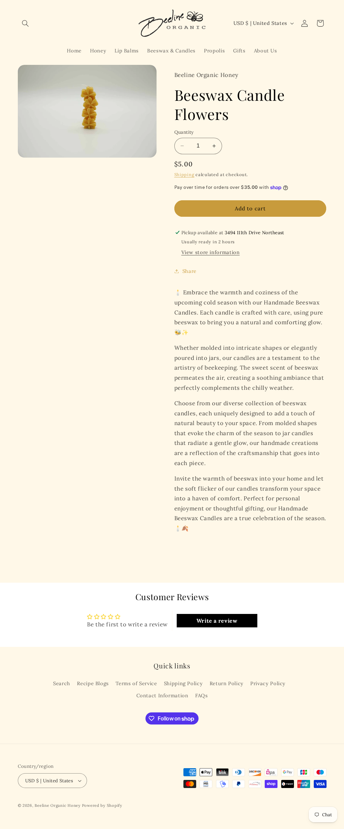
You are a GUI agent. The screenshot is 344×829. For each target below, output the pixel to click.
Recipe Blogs (93, 683)
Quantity (184, 132)
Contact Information (162, 695)
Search (61, 683)
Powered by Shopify (102, 805)
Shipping (184, 174)
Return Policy (227, 683)
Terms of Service (136, 683)
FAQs (201, 695)
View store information (210, 252)
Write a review (217, 620)
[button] (25, 23)
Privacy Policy (268, 683)
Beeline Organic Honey (57, 805)
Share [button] (189, 271)
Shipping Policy (183, 683)
